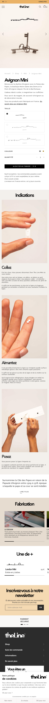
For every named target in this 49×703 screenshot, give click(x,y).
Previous (3, 34)
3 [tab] (27, 624)
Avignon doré (43, 151)
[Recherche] (40, 7)
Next (46, 34)
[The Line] (24, 6)
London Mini (10, 569)
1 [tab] (22, 624)
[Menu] (3, 7)
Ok (40, 608)
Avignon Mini (40, 151)
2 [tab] (24, 624)
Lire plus (24, 492)
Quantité (9, 157)
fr (3, 2)
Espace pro (43, 2)
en (6, 2)
